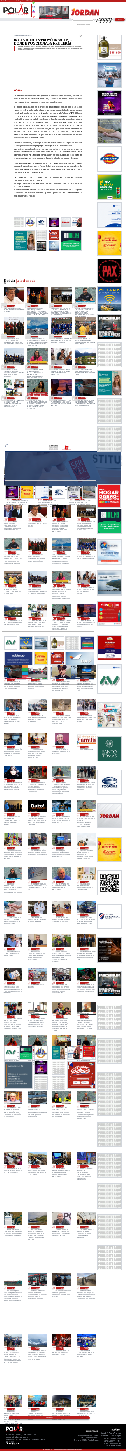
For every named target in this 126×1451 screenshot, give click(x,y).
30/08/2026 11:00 (86, 680)
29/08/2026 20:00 (12, 814)
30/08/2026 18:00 (59, 367)
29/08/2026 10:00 (37, 915)
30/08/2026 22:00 (59, 306)
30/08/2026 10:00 (12, 713)
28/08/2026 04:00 (61, 1348)
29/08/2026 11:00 (12, 915)
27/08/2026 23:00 (86, 1409)
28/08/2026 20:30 (37, 1016)
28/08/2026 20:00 (61, 1016)
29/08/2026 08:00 (86, 915)
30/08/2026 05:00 (37, 747)
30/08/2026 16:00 (36, 398)
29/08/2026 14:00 (37, 882)
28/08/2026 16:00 (37, 1166)
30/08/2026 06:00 (12, 747)
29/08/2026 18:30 (86, 814)
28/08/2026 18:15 (12, 1106)
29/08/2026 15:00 (12, 882)
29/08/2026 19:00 (61, 814)
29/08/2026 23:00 (12, 780)
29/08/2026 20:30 (86, 780)
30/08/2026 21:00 (83, 306)
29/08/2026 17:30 (37, 848)
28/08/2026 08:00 (61, 1288)
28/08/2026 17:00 (12, 1166)
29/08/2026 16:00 (86, 848)
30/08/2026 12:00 (61, 680)
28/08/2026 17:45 (61, 1106)
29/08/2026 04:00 (86, 949)
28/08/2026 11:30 (61, 1227)
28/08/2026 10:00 (12, 1288)
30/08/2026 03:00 (86, 747)
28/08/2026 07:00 (86, 1288)
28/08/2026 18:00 (37, 1106)
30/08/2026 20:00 (36, 336)
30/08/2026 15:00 (59, 398)
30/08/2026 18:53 (12, 367)
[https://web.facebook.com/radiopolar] (33, 7)
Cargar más (49, 1417)
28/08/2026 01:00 (37, 1409)
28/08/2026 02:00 (12, 1409)
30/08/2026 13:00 (37, 680)
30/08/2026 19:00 (83, 336)
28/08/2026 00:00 (61, 1409)
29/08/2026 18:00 (12, 848)
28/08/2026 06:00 (12, 1348)
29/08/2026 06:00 (37, 949)
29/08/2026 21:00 (61, 780)
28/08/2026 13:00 (12, 1227)
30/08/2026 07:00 (86, 713)
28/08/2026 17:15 (86, 1106)
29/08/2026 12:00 (86, 882)
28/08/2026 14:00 (86, 1166)
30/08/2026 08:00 (61, 713)
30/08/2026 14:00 (83, 398)
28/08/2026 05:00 (37, 1348)
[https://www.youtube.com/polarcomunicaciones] (33, 16)
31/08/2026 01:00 (14, 519)
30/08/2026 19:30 (59, 336)
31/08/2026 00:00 (12, 306)
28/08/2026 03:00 (86, 1348)
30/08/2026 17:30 (83, 367)
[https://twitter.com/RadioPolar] (33, 10)
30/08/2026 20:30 (12, 336)
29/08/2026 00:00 (37, 983)
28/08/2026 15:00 (61, 1166)
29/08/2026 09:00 (61, 915)
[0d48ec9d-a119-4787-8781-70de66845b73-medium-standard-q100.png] (16, 14)
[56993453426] (33, 4)
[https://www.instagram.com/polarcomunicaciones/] (33, 13)
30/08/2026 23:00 (36, 306)
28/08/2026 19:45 (86, 1016)
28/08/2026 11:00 (86, 1227)
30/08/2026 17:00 (12, 398)
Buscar (120, 19)
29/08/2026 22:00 (37, 780)
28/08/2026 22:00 (86, 983)
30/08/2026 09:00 (37, 713)
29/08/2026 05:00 (61, 949)
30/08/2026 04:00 (61, 747)
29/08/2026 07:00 (12, 949)
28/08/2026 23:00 (61, 983)
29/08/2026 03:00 (12, 983)
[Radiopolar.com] (2, 19)
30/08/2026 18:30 (36, 367)
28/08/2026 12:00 (37, 1227)
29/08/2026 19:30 (37, 814)
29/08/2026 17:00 (61, 848)
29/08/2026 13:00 (61, 882)
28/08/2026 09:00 (37, 1288)
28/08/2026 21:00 (12, 1016)
